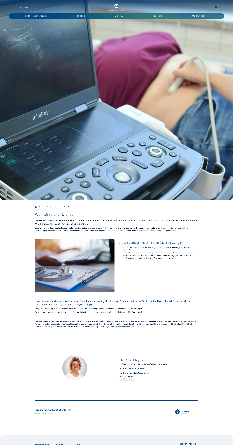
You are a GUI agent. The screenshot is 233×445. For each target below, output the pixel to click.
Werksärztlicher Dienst (65, 207)
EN (219, 7)
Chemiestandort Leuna (36, 16)
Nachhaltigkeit (198, 16)
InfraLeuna (80, 16)
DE (216, 7)
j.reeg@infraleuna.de (127, 379)
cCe (209, 7)
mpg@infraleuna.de (131, 327)
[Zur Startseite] (116, 7)
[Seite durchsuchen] (213, 7)
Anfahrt (27, 7)
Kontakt (15, 7)
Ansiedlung (120, 16)
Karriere (158, 16)
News (21, 7)
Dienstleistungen (52, 207)
